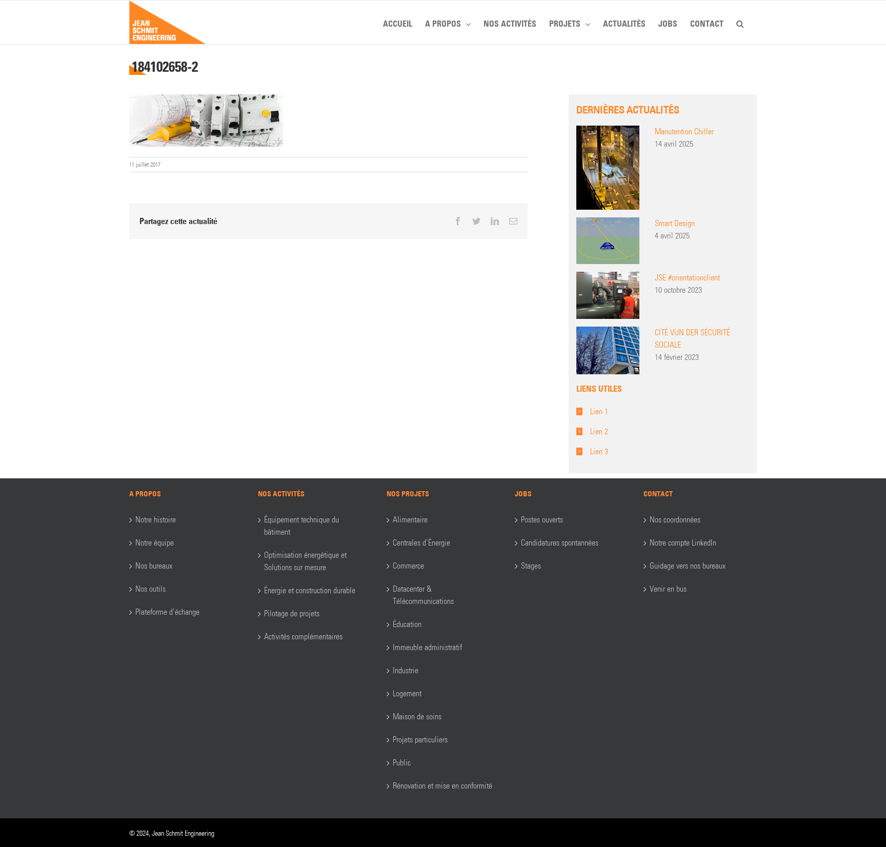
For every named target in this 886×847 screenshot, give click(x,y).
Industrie (405, 670)
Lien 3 (599, 451)
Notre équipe (154, 543)
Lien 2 (599, 431)
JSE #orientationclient (687, 278)
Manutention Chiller (684, 131)
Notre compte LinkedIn (683, 543)
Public (402, 763)
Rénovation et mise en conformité (442, 786)
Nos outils (150, 589)
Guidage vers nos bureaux (688, 566)
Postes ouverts (542, 520)
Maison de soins (417, 716)
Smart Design (675, 223)
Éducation (407, 624)
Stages (531, 566)
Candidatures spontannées (559, 543)
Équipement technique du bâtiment (301, 526)
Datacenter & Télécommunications (423, 595)
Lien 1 (599, 411)
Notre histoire (155, 520)
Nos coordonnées (675, 520)
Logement (407, 693)
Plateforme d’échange (167, 612)
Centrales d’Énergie (421, 543)
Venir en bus (668, 589)
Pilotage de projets (291, 613)
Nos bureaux (153, 566)
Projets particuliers (420, 739)
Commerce (408, 566)
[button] (740, 22)
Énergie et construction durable (309, 590)
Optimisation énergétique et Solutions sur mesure (305, 561)
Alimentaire (410, 520)
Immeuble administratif (427, 647)
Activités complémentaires (303, 636)
